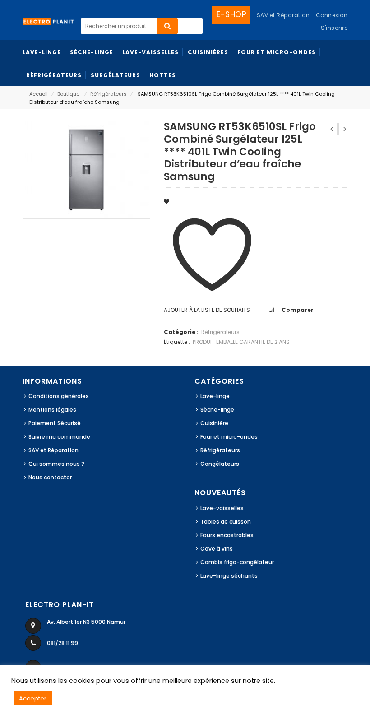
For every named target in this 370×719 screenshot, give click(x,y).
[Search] (167, 26)
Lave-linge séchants (229, 576)
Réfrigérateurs (108, 93)
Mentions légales (52, 409)
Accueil (38, 93)
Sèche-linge (217, 409)
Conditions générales (58, 396)
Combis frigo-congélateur (237, 562)
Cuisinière (214, 423)
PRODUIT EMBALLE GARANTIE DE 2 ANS (241, 342)
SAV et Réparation (53, 450)
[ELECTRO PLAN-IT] (48, 21)
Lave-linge (215, 396)
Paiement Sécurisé (54, 423)
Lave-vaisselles (222, 508)
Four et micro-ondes (229, 437)
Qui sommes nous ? (56, 464)
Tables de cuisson (225, 521)
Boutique (68, 93)
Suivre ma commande (59, 437)
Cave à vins (216, 548)
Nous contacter (50, 477)
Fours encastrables (227, 535)
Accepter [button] (32, 698)
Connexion (332, 15)
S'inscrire (334, 28)
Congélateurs (219, 464)
